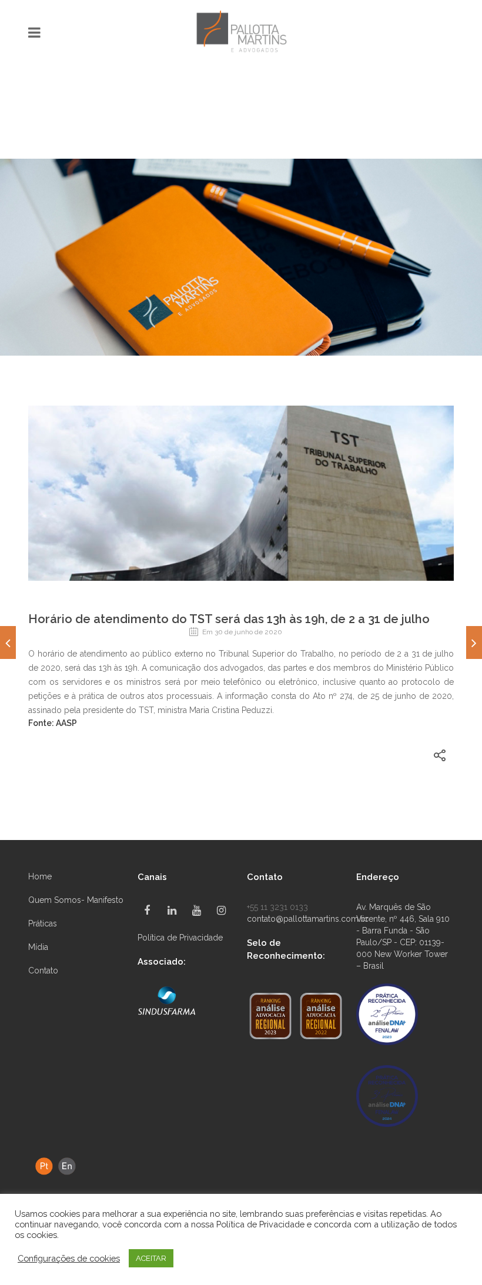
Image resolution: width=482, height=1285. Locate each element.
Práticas (42, 923)
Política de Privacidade (180, 937)
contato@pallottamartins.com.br (308, 918)
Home (40, 876)
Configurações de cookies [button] (69, 1258)
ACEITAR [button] (151, 1258)
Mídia (38, 947)
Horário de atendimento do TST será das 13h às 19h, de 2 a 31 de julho (229, 619)
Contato (43, 970)
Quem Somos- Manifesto (75, 900)
